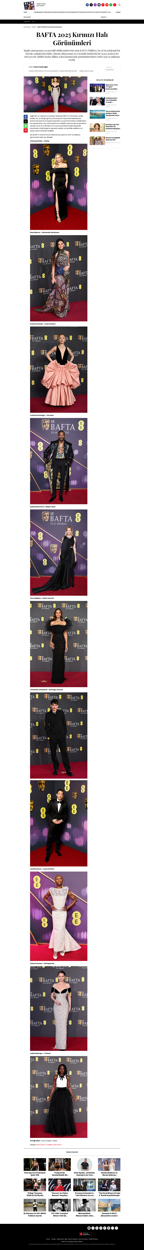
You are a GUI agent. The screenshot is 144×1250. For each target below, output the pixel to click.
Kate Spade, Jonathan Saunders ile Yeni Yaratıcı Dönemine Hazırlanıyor (84, 1161)
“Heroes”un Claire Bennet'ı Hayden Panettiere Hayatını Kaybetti (59, 1182)
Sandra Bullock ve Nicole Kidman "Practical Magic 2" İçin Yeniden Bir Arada (109, 1161)
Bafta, (39, 1145)
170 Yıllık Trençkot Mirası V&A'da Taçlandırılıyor (59, 1201)
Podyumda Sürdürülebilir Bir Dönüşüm (59, 1160)
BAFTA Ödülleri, (47, 1145)
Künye (48, 1239)
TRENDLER (27, 22)
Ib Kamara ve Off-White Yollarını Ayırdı (35, 1201)
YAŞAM (118, 12)
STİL (33, 22)
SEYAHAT (83, 12)
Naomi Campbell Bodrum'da (99, 137)
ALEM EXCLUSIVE (27, 14)
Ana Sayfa (27, 27)
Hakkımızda (60, 1239)
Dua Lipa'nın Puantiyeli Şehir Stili (35, 1159)
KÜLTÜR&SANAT (46, 12)
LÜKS (35, 12)
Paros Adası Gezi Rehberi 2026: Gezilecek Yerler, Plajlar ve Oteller (103, 112)
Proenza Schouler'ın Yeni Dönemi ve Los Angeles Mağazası (84, 1181)
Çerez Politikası (83, 1239)
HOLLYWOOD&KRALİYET (72, 12)
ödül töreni (57, 1145)
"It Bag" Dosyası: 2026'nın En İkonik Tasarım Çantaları (34, 1181)
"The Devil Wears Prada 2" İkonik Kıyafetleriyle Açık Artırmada (109, 1181)
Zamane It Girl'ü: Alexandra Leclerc (109, 1201)
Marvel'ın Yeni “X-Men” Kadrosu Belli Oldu (103, 85)
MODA (39, 12)
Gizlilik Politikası (93, 1239)
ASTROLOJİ (89, 12)
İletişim (54, 1239)
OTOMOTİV (97, 12)
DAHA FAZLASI (72, 1152)
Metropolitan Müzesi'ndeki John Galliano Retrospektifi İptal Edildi (84, 1201)
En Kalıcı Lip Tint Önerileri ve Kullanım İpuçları (104, 124)
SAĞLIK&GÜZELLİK (58, 12)
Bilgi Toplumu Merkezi (71, 1239)
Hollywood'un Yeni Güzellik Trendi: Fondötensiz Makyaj (101, 99)
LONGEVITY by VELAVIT (106, 14)
